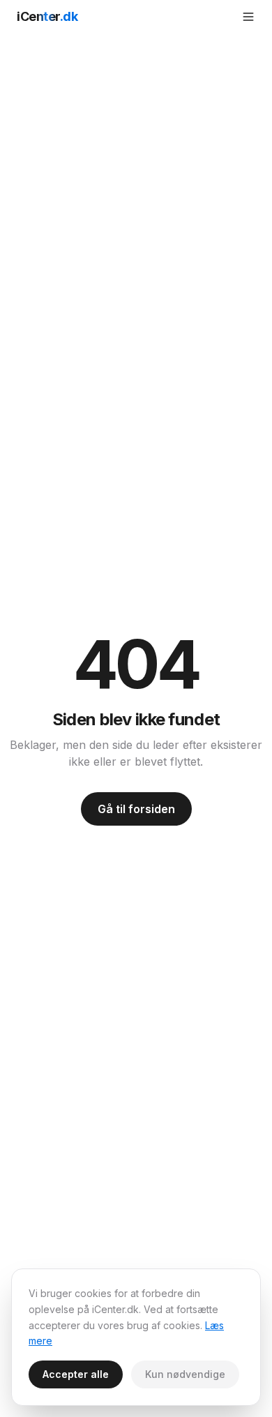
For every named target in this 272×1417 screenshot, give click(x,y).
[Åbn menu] (248, 16)
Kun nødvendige (185, 1374)
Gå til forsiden (136, 809)
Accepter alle (76, 1374)
